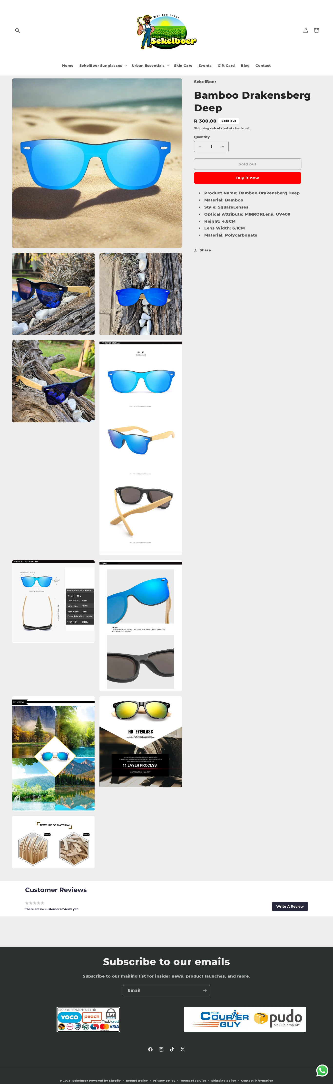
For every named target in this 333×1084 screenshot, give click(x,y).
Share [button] (205, 250)
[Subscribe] (204, 990)
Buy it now (247, 178)
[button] (17, 30)
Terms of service (193, 1080)
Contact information (257, 1080)
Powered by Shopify (105, 1080)
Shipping (201, 128)
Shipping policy (223, 1080)
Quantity (202, 137)
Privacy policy (164, 1080)
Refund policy (137, 1080)
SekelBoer (80, 1080)
